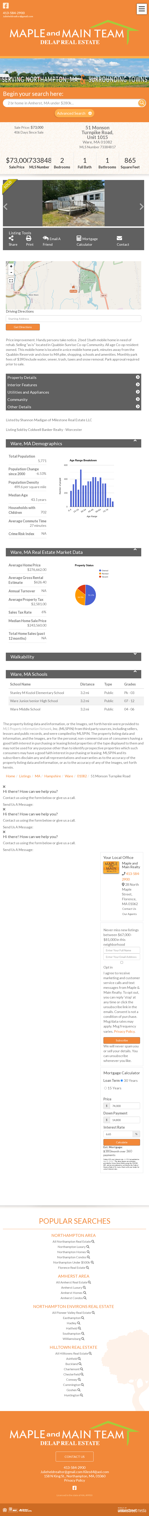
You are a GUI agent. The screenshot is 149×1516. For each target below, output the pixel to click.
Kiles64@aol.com (96, 1472)
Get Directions (23, 327)
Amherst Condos (72, 1298)
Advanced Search (71, 113)
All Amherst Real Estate (71, 1282)
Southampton (72, 1333)
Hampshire (52, 776)
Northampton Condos (71, 1257)
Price (107, 1099)
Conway (71, 1379)
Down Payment (115, 1113)
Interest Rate (114, 1127)
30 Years (130, 1080)
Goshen (72, 1390)
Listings (25, 776)
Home (10, 776)
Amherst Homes (71, 1292)
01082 (82, 776)
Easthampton (72, 1318)
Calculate (121, 1142)
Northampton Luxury (72, 1246)
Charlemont (72, 1369)
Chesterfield (71, 1374)
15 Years (114, 1088)
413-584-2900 (14, 13)
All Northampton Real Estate (72, 1241)
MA (37, 776)
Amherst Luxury (71, 1287)
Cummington (71, 1384)
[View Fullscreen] (11, 281)
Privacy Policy (124, 1031)
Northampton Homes (71, 1252)
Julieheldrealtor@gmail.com (18, 16)
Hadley (71, 1323)
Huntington (71, 1395)
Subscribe (122, 1040)
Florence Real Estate (71, 1267)
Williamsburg (72, 1338)
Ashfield (71, 1358)
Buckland (71, 1364)
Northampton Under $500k (71, 1262)
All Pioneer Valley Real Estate (71, 1312)
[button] (142, 103)
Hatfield (71, 1328)
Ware (69, 776)
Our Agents (129, 914)
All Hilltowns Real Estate (71, 1353)
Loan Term (111, 1080)
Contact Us (129, 908)
